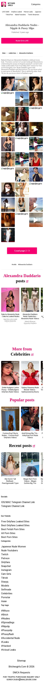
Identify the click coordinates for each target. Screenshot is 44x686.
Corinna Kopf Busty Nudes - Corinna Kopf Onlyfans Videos (10, 435)
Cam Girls (6, 573)
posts (20, 281)
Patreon (5, 558)
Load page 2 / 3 (22, 250)
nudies (6, 618)
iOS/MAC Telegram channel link (18, 502)
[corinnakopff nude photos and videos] (10, 419)
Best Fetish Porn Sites (13, 529)
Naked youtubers (20, 15)
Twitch (4, 554)
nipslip (6, 626)
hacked (7, 645)
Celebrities (20, 354)
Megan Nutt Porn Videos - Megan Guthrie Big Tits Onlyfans (30, 482)
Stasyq (4, 581)
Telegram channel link (12, 506)
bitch (5, 614)
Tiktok (4, 577)
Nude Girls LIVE (22, 41)
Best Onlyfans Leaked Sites (15, 525)
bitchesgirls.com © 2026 (21, 666)
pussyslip (7, 630)
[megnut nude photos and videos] (30, 464)
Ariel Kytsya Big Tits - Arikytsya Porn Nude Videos (30, 435)
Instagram (6, 570)
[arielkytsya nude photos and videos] (30, 419)
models (5, 585)
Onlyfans (5, 562)
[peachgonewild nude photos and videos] (10, 464)
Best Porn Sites (9, 537)
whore (6, 610)
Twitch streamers (33, 15)
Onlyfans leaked (16, 12)
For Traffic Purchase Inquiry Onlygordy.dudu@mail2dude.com (21, 678)
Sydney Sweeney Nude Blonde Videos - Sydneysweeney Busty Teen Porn (30, 391)
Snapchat (6, 566)
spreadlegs (8, 622)
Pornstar (5, 597)
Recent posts (20, 445)
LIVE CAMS (5, 12)
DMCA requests (21, 672)
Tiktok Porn (9, 15)
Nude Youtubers (9, 550)
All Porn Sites (8, 533)
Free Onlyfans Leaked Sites (15, 521)
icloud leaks (9, 649)
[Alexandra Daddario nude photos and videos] (30, 300)
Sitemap (21, 660)
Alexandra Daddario (25, 264)
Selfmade (6, 589)
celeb (14, 264)
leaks (6, 642)
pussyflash (8, 634)
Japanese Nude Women (13, 546)
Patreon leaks (28, 12)
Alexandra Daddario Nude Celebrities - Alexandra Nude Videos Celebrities (30, 317)
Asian (4, 601)
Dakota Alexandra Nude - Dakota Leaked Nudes (10, 315)
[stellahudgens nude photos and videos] (10, 373)
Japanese (38, 12)
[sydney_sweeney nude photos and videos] (30, 373)
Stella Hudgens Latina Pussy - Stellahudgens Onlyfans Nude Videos (10, 390)
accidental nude (11, 638)
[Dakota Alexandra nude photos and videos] (10, 300)
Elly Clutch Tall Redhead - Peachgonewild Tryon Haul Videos (10, 482)
